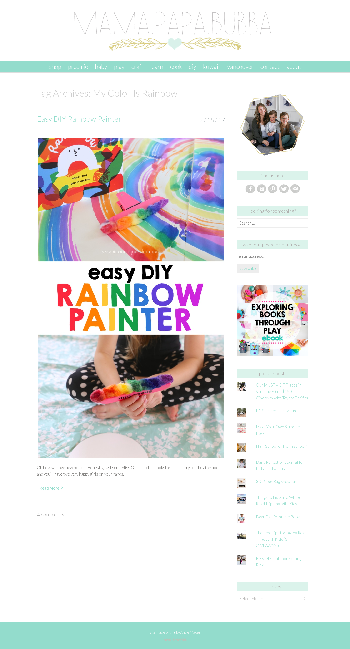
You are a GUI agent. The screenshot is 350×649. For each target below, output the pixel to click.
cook (176, 66)
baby (101, 66)
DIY (192, 66)
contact (270, 66)
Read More (49, 488)
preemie (78, 66)
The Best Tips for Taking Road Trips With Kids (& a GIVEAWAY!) (281, 539)
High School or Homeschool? (281, 446)
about (293, 66)
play (119, 66)
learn (156, 66)
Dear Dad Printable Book (278, 516)
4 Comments (50, 514)
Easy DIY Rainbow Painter (79, 118)
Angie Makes (190, 632)
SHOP (55, 66)
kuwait (211, 66)
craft (137, 66)
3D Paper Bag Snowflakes (278, 481)
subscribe (248, 268)
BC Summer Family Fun (276, 410)
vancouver (240, 66)
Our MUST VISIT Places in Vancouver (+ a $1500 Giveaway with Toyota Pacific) (282, 391)
